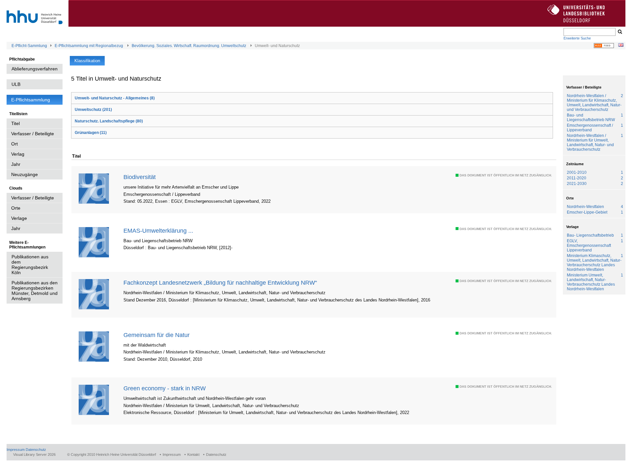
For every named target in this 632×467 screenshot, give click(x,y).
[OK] (619, 32)
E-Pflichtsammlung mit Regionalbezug (89, 45)
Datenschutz (36, 450)
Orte (15, 208)
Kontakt (193, 454)
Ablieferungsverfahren (35, 68)
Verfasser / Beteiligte (32, 133)
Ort (14, 143)
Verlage (19, 218)
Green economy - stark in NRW (164, 388)
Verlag (17, 154)
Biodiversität (139, 176)
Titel (15, 123)
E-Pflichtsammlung (30, 99)
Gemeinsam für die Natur (156, 334)
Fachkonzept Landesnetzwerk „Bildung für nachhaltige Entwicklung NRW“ (220, 282)
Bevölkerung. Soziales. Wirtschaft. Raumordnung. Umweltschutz (189, 45)
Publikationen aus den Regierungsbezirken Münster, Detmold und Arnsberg (35, 290)
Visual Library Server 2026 (34, 454)
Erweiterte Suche (577, 38)
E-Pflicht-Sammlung (29, 45)
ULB (16, 84)
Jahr (15, 164)
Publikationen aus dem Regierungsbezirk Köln (30, 264)
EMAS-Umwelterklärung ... (158, 230)
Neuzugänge (24, 174)
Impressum (16, 450)
